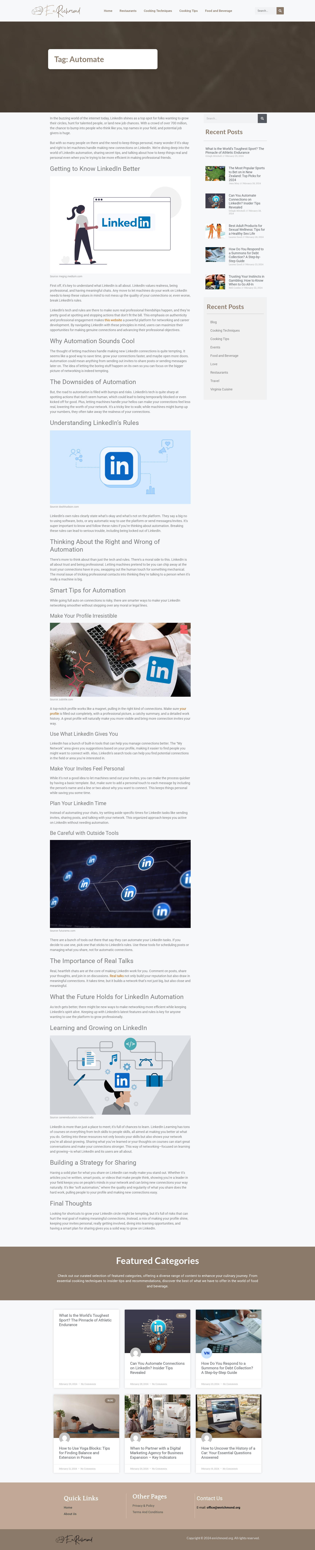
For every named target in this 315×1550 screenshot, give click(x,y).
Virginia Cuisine (221, 389)
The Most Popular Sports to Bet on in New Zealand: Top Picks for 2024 (247, 174)
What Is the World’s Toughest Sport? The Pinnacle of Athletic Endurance (234, 151)
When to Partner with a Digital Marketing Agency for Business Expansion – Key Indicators (156, 1453)
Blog (213, 322)
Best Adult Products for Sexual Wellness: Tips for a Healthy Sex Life (247, 229)
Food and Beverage (218, 11)
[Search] (280, 10)
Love (213, 364)
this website (113, 320)
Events (215, 347)
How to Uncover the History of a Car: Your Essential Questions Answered (228, 1453)
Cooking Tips (188, 11)
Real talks (117, 976)
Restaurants (128, 11)
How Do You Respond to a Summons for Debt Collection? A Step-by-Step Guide (246, 255)
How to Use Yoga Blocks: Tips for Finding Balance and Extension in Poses (84, 1453)
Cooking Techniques (158, 11)
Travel (214, 381)
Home (108, 11)
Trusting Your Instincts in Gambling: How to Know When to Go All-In (246, 280)
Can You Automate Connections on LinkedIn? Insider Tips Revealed (244, 201)
